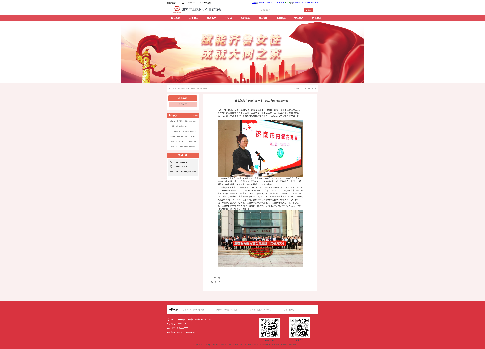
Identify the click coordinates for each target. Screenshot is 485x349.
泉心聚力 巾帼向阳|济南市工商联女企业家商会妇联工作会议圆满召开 (184, 136)
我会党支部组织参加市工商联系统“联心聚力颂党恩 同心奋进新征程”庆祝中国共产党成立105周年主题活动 (184, 146)
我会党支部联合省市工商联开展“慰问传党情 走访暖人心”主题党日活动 (184, 141)
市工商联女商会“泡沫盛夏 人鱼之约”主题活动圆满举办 (184, 131)
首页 (169, 88)
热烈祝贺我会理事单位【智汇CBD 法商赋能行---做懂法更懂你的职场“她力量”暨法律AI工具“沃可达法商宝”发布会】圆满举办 (184, 126)
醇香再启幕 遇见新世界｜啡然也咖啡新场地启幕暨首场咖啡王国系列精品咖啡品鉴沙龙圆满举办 (184, 121)
